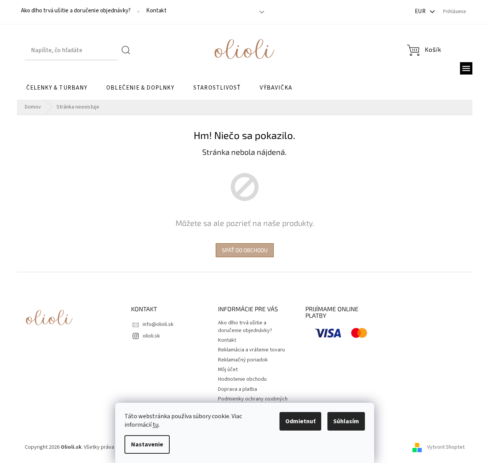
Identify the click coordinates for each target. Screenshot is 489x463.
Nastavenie (147, 444)
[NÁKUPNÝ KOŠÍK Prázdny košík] (424, 50)
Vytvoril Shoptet (446, 447)
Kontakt (156, 11)
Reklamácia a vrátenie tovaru (251, 350)
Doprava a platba (237, 389)
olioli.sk (151, 336)
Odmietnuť (300, 421)
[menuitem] (57, 88)
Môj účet (228, 369)
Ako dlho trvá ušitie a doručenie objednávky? (76, 11)
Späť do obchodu (245, 250)
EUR (421, 11)
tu (155, 425)
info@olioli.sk (158, 324)
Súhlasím (346, 421)
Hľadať (126, 50)
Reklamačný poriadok (243, 360)
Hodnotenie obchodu (242, 379)
